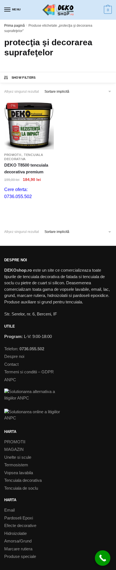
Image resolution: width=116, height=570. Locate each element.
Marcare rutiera (18, 548)
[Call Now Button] (102, 558)
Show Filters (24, 77)
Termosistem (16, 464)
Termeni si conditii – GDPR (29, 371)
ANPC (10, 379)
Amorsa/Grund (18, 541)
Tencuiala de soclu (21, 488)
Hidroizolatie (15, 533)
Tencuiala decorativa (23, 480)
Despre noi (14, 356)
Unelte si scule (17, 457)
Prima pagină (14, 26)
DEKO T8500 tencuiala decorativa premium (26, 168)
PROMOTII (12, 154)
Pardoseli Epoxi (18, 518)
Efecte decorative (20, 525)
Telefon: (24, 348)
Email (9, 510)
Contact (11, 364)
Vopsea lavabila (18, 472)
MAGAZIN (14, 449)
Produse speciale (20, 556)
